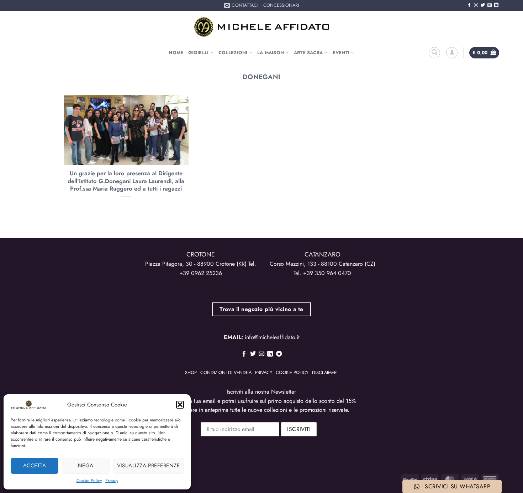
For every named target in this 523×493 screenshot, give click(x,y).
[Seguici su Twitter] (483, 5)
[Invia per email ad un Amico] (261, 354)
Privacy (111, 480)
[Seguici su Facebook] (469, 5)
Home (176, 52)
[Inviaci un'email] (489, 5)
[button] (180, 404)
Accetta (34, 465)
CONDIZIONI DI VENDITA (226, 372)
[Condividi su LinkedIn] (270, 354)
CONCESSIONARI (281, 5)
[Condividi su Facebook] (244, 354)
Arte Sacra (308, 52)
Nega (86, 465)
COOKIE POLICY (292, 372)
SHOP (191, 372)
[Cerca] (434, 52)
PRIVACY (263, 372)
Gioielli (198, 52)
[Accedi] (452, 52)
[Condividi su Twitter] (252, 354)
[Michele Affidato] (261, 26)
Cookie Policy (89, 480)
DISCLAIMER (324, 372)
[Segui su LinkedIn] (496, 5)
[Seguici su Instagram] (476, 5)
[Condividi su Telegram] (279, 354)
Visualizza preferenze (148, 465)
